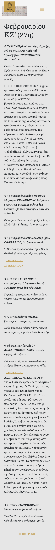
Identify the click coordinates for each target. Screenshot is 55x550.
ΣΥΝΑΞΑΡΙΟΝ (14, 265)
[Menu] (42, 9)
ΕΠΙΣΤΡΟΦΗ (27, 534)
